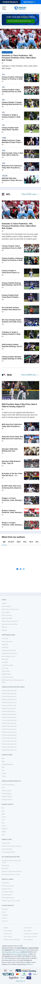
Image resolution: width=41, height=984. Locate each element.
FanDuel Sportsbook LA (9, 717)
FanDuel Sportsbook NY (9, 732)
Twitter (4, 912)
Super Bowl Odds (7, 641)
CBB (3, 834)
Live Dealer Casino (7, 892)
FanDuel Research (10, 2)
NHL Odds (5, 659)
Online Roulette (7, 895)
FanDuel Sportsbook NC (9, 726)
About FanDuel (6, 606)
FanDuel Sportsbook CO (9, 699)
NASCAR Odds (6, 674)
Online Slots (5, 883)
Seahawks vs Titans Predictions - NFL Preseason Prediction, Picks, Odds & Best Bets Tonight (19, 58)
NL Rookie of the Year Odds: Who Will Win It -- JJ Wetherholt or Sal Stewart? (12, 475)
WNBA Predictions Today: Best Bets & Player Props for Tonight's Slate (12, 142)
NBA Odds (5, 644)
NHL (25, 542)
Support (4, 603)
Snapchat (5, 921)
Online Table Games (8, 897)
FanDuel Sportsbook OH (9, 735)
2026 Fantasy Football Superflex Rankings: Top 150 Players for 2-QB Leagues (12, 346)
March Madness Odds (8, 656)
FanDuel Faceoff (7, 796)
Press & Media (28, 939)
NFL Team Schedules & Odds (11, 874)
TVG (3, 787)
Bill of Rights (28, 930)
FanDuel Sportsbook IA (9, 708)
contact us (29, 964)
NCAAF (11, 542)
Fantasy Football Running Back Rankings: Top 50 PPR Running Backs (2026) (12, 285)
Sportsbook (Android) (8, 852)
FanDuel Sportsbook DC (9, 705)
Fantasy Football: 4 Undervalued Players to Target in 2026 (10, 272)
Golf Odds (5, 662)
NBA (18, 542)
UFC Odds (5, 668)
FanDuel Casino (7, 790)
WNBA (4, 832)
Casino (4, 776)
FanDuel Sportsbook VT (9, 747)
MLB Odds (5, 647)
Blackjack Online (7, 889)
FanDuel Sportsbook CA (9, 696)
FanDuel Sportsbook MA (9, 720)
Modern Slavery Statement (10, 621)
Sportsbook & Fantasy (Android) (11, 846)
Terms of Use (8, 936)
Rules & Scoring (7, 615)
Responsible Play (7, 618)
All (4, 542)
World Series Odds (7, 677)
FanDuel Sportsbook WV (9, 750)
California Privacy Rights (30, 933)
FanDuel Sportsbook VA (9, 744)
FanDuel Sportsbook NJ (9, 729)
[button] (20, 21)
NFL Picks (5, 868)
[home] (20, 8)
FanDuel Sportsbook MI (9, 723)
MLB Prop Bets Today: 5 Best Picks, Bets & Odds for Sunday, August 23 (12, 155)
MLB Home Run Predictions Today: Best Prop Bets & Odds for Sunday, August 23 (12, 168)
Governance (27, 928)
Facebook (5, 909)
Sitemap (4, 630)
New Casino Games (8, 886)
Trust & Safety (8, 930)
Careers (6, 928)
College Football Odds (9, 650)
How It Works (6, 612)
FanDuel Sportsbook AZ (9, 693)
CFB (3, 820)
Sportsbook (28, 2)
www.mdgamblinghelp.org (21, 954)
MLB (31, 542)
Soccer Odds (6, 671)
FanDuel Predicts (7, 799)
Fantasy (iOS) (6, 843)
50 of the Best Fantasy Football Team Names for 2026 (11, 309)
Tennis (4, 826)
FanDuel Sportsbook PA (9, 738)
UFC (3, 770)
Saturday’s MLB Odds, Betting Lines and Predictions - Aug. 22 (10, 451)
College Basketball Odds (9, 653)
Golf (3, 823)
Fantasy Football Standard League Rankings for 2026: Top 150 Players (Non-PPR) (12, 359)
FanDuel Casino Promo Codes (11, 900)
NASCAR (4, 829)
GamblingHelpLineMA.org (10, 952)
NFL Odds (5, 638)
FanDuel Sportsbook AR (9, 690)
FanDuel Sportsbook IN (9, 714)
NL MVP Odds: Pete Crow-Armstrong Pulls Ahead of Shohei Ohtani (11, 488)
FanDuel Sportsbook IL (9, 711)
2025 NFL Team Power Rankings (12, 871)
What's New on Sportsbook (10, 609)
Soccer (4, 773)
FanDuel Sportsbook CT (9, 702)
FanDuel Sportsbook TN (9, 741)
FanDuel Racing (6, 793)
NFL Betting (5, 865)
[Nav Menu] (4, 8)
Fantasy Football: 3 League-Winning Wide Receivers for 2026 (12, 104)
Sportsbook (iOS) (7, 849)
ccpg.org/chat (22, 950)
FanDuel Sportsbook (8, 784)
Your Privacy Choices (30, 936)
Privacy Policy (8, 933)
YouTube (4, 918)
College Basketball (7, 764)
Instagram (5, 915)
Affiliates (4, 627)
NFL (37, 542)
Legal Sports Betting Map (9, 624)
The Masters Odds (7, 665)
